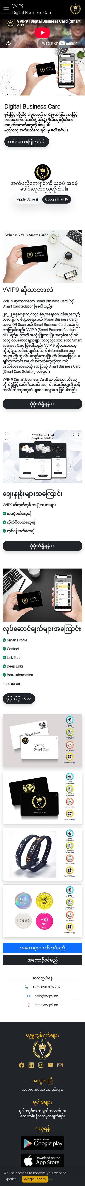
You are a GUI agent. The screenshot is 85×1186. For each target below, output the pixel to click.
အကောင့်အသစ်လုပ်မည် (42, 947)
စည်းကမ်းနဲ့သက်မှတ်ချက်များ (42, 1116)
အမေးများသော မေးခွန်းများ (42, 1089)
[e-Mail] (60, 1066)
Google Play (55, 199)
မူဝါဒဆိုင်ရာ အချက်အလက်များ (42, 1111)
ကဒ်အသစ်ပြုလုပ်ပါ (27, 141)
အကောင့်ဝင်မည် (42, 960)
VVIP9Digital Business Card (32, 9)
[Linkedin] (31, 1066)
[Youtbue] (50, 1066)
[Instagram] (40, 1066)
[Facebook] (21, 1066)
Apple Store (26, 199)
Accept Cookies (35, 1179)
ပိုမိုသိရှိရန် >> (42, 403)
